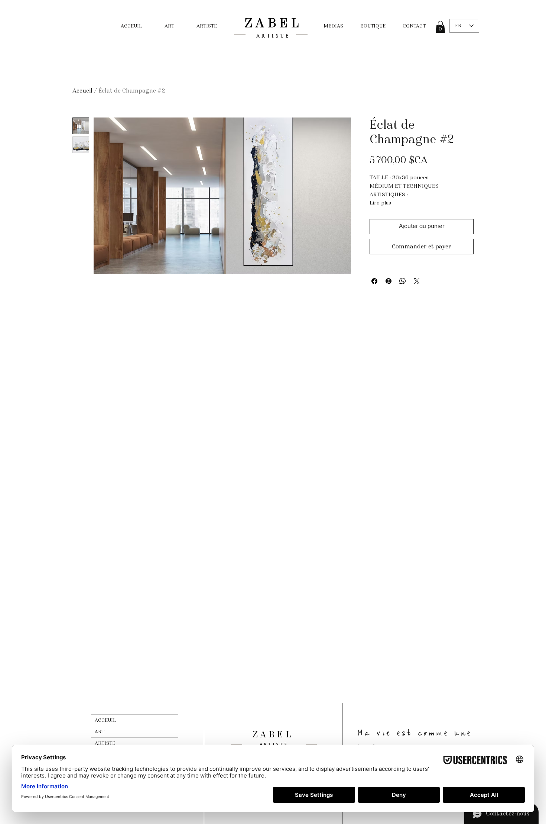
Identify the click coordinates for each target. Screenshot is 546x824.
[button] (440, 27)
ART (99, 732)
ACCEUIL (105, 720)
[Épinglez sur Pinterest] (388, 281)
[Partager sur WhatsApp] (402, 281)
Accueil (82, 90)
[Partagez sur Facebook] (374, 281)
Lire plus (380, 203)
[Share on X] (416, 281)
